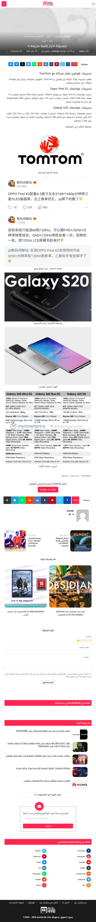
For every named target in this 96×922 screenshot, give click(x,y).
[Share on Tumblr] (51, 64)
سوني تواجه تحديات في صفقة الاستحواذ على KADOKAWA (43, 731)
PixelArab (85, 475)
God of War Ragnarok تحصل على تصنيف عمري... (25, 613)
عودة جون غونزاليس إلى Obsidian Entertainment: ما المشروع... (70, 613)
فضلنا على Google (48, 489)
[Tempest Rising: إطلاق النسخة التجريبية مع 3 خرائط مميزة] (80, 772)
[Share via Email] (10, 64)
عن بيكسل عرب (80, 902)
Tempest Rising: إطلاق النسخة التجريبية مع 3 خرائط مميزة (43, 768)
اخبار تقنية (74, 475)
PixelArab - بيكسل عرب (62, 36)
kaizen (81, 51)
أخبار (48, 36)
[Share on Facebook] (68, 64)
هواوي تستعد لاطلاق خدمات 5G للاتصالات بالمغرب (47, 780)
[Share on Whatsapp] (34, 64)
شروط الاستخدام (16, 902)
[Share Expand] (7, 500)
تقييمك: (89, 637)
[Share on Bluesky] (16, 64)
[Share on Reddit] (40, 64)
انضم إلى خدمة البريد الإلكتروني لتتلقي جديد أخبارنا (45, 813)
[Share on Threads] (22, 64)
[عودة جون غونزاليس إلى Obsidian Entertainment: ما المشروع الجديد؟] (70, 586)
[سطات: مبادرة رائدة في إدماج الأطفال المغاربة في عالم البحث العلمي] (80, 759)
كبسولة (65, 475)
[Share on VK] (45, 64)
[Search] (4, 3)
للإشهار (31, 902)
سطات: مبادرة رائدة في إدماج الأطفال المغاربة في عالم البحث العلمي (38, 755)
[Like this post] (73, 64)
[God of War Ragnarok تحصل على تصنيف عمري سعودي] (25, 586)
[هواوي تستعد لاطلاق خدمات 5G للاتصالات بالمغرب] (80, 784)
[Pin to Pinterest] (56, 64)
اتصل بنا (65, 902)
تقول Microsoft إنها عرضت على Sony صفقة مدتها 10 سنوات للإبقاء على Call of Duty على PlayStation (38, 745)
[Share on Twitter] (62, 64)
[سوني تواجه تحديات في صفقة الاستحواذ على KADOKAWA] (80, 734)
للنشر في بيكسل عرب (48, 902)
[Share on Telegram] (28, 64)
